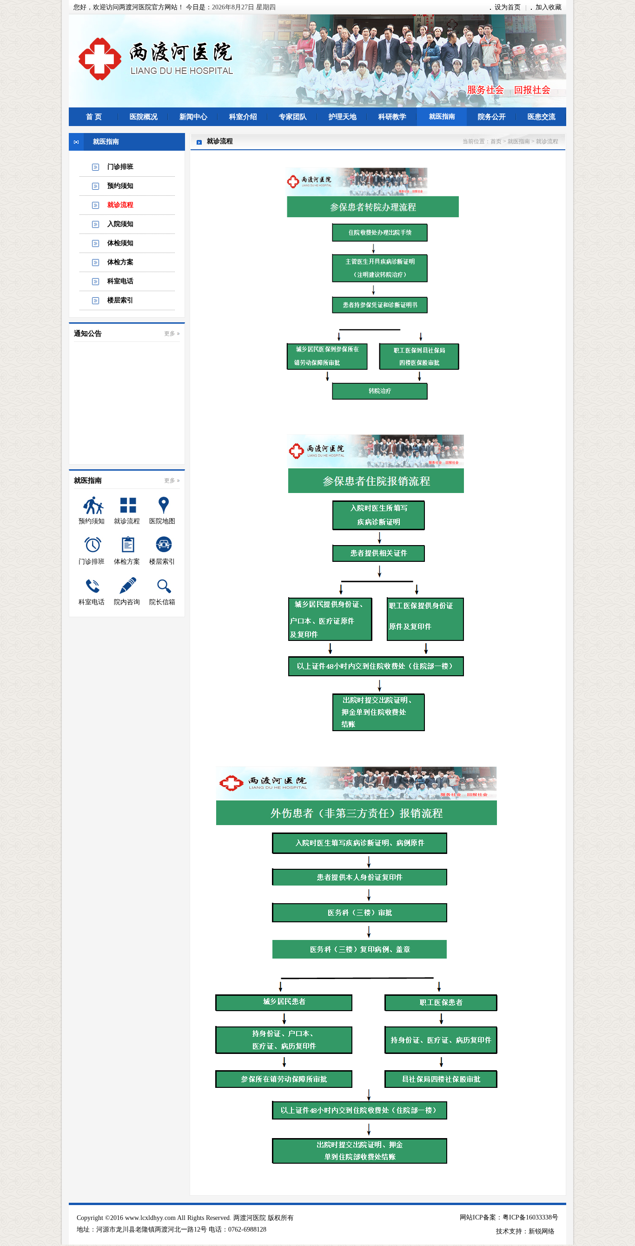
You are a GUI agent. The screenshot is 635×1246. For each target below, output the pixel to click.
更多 (169, 333)
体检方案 (120, 262)
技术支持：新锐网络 (525, 1231)
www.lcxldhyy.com (150, 1217)
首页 (496, 141)
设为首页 (508, 7)
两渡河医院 (249, 1217)
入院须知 (120, 223)
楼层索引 (120, 300)
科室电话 (120, 281)
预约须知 (120, 185)
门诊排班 (120, 166)
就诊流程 (120, 204)
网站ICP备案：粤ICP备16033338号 (509, 1217)
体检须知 (120, 243)
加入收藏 (549, 7)
